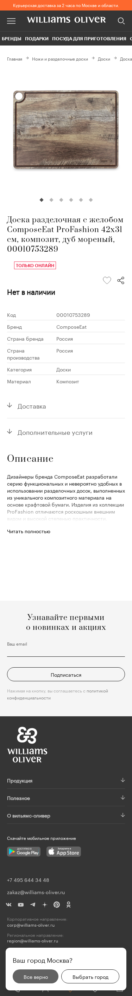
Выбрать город (90, 976)
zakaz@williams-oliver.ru (36, 892)
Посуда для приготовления (89, 38)
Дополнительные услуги (55, 431)
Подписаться (66, 674)
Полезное (18, 797)
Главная (14, 58)
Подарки (37, 38)
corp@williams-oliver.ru (31, 925)
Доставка (32, 405)
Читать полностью (28, 530)
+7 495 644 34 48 (28, 879)
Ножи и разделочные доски (60, 58)
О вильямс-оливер (28, 815)
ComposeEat (71, 326)
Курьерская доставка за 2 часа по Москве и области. (66, 4)
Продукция (19, 780)
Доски (104, 58)
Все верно (36, 976)
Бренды (11, 38)
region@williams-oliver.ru (32, 940)
